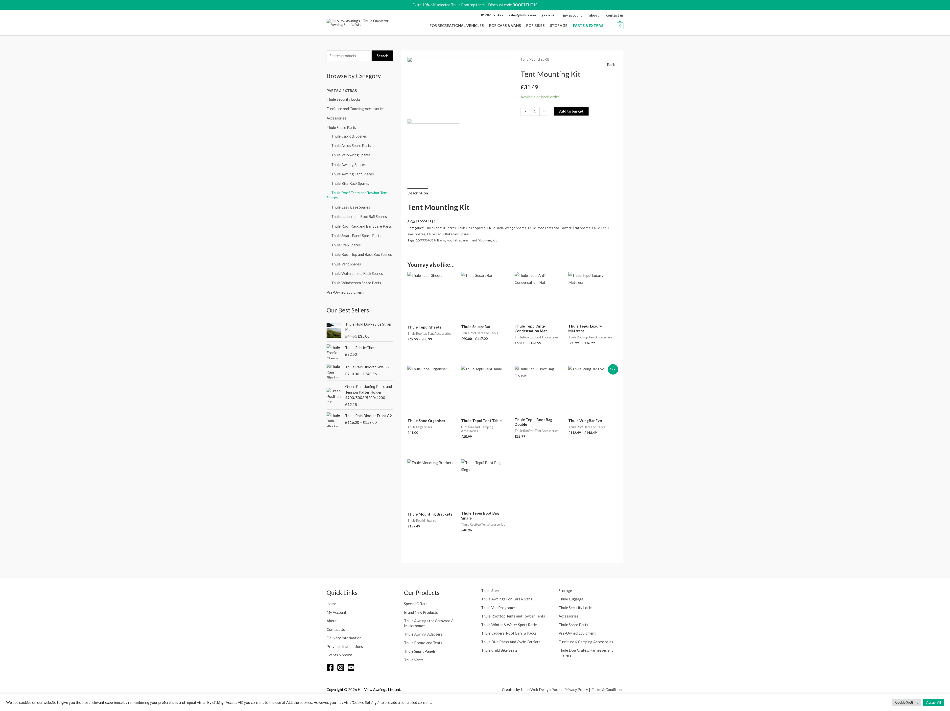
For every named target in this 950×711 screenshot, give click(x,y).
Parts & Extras (342, 90)
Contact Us (336, 629)
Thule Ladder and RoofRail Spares (359, 216)
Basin (441, 240)
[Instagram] (340, 667)
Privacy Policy (576, 689)
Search (382, 55)
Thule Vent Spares (346, 264)
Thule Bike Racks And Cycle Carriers (510, 642)
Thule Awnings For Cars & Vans (506, 599)
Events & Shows (340, 655)
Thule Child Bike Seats (499, 650)
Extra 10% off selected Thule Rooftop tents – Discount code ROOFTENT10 (475, 4)
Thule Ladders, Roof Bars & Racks (508, 633)
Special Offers (416, 603)
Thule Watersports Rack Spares (357, 273)
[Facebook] (330, 667)
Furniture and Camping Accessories (355, 108)
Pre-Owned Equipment (345, 292)
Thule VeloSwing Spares (351, 155)
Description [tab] (417, 193)
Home (331, 603)
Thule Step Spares (346, 245)
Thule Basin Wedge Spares (506, 228)
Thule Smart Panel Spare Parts (356, 235)
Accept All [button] (933, 702)
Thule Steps (490, 590)
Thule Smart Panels (420, 651)
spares (464, 240)
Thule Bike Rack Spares (350, 183)
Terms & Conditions (607, 689)
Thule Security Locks (343, 99)
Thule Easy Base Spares (350, 207)
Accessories (336, 118)
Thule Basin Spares (471, 228)
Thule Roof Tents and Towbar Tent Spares (558, 228)
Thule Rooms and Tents (423, 642)
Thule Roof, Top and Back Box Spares (361, 254)
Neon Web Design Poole (541, 689)
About (332, 620)
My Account (336, 612)
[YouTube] (351, 667)
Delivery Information (344, 638)
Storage (565, 590)
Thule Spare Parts (341, 127)
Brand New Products (421, 612)
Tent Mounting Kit (483, 240)
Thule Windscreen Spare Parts (356, 283)
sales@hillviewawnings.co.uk (532, 15)
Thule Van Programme (499, 607)
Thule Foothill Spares (440, 228)
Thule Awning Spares (348, 164)
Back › (612, 64)
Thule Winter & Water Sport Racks (509, 624)
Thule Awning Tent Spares (352, 174)
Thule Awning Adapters (423, 634)
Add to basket (571, 111)
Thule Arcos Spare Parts (351, 145)
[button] (485, 25)
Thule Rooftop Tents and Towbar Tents (513, 616)
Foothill (452, 240)
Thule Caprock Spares (349, 136)
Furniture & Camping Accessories (586, 642)
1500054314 (426, 240)
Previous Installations (345, 646)
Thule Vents (414, 660)
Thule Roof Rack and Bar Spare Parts (361, 226)
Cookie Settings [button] (906, 702)
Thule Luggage (571, 599)
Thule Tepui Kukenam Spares (448, 234)
